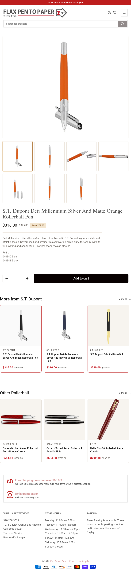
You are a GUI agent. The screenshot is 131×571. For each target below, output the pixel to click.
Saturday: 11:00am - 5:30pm (61, 542)
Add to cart (81, 278)
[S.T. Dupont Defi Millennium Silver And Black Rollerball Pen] (20, 325)
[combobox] (65, 23)
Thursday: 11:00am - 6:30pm (61, 533)
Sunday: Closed (54, 546)
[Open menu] (124, 12)
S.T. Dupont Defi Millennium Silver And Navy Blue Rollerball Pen (64, 357)
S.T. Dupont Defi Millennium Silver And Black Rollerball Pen (20, 356)
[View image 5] (18, 188)
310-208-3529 (11, 520)
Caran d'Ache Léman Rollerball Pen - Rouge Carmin (20, 450)
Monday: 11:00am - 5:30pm (60, 520)
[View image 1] (18, 156)
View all (125, 299)
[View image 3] (81, 156)
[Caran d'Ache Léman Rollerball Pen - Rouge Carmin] (20, 419)
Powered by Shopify (79, 561)
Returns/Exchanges (14, 537)
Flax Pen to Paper (59, 561)
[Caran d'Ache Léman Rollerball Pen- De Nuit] (64, 419)
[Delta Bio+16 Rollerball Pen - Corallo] (108, 419)
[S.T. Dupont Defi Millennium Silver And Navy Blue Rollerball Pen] (64, 325)
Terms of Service (12, 533)
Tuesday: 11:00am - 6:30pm (61, 524)
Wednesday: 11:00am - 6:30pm (62, 529)
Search (122, 24)
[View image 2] (50, 156)
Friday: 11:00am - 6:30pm (59, 538)
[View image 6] (50, 188)
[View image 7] (81, 188)
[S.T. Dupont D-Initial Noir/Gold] (108, 325)
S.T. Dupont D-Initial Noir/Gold (107, 354)
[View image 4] (113, 156)
